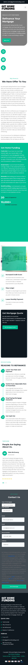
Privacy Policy (5, 582)
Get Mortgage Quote (10, 327)
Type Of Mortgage (7, 502)
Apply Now (6, 40)
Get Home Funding (14, 654)
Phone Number (6, 532)
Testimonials (6, 622)
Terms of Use (19, 580)
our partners (11, 556)
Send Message (14, 586)
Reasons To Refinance (8, 630)
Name (3, 516)
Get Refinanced (7, 627)
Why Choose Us (7, 624)
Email (3, 524)
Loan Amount (5, 507)
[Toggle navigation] (25, 7)
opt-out (11, 578)
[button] (3, 482)
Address (4, 541)
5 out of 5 (5, 637)
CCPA (12, 577)
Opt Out (14, 658)
